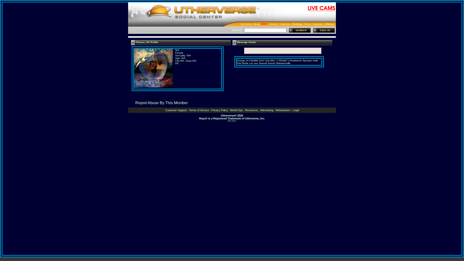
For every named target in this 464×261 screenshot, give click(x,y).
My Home (246, 24)
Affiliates (329, 24)
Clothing (297, 24)
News (257, 24)
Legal (296, 110)
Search (274, 24)
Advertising (266, 110)
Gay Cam (330, 13)
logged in (272, 50)
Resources (251, 110)
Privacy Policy (219, 110)
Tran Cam (329, 16)
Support (317, 24)
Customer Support (176, 110)
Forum (307, 24)
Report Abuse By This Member (161, 103)
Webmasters (283, 110)
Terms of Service (199, 110)
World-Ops (236, 110)
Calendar (285, 24)
